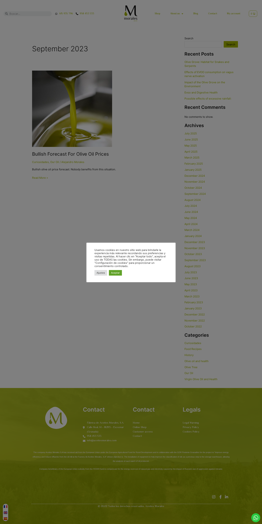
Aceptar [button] (115, 272)
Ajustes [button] (101, 272)
